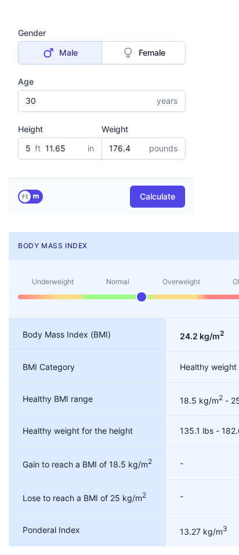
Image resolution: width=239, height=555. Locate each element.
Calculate (157, 196)
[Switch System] (30, 197)
